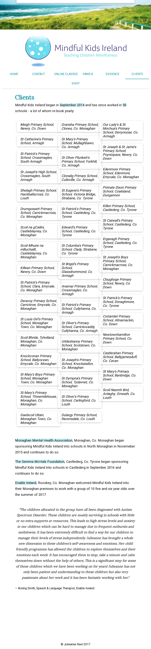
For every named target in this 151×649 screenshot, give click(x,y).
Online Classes (66, 74)
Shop (76, 83)
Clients (137, 74)
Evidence (112, 74)
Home (14, 74)
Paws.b (88, 74)
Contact (38, 74)
